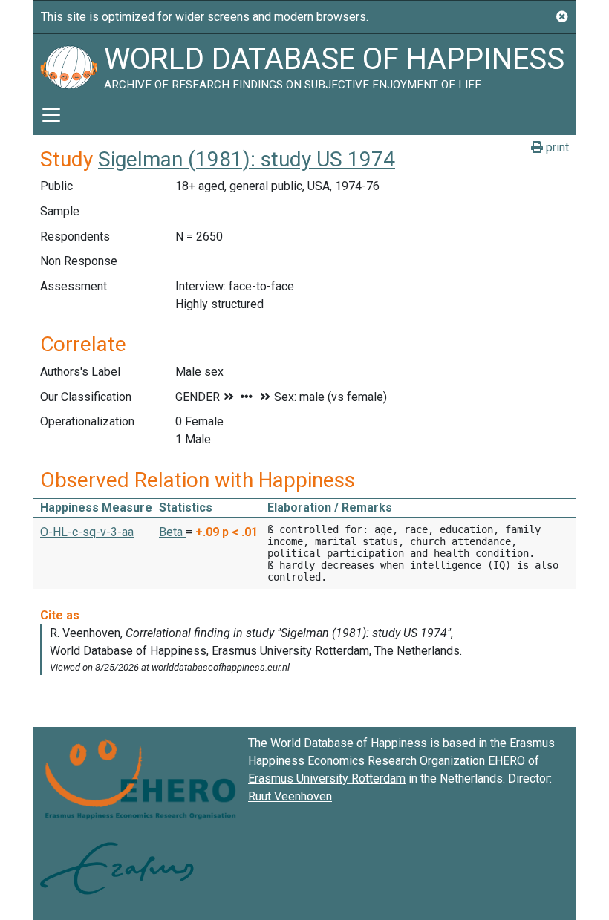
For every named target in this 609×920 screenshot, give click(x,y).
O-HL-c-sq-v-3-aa (87, 532)
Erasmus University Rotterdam (327, 778)
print (556, 147)
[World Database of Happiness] (68, 64)
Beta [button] (172, 532)
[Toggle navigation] (51, 115)
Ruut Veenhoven (290, 796)
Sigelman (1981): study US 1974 (246, 159)
